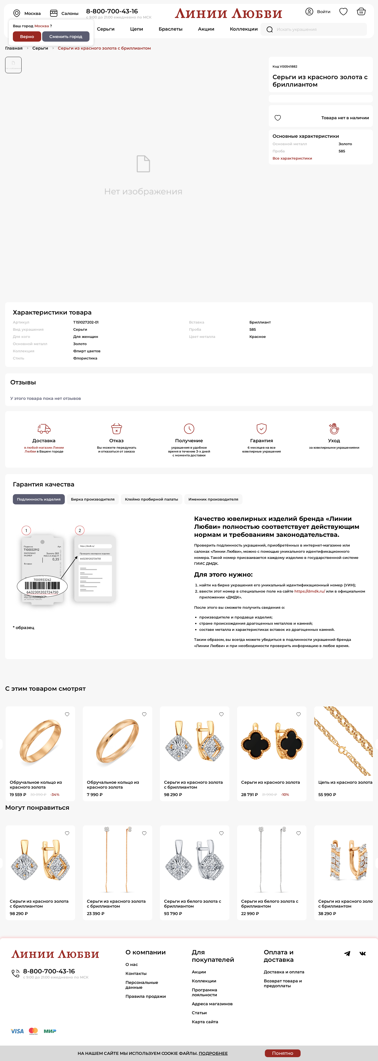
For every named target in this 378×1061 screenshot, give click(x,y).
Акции (206, 29)
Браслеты (171, 29)
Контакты (136, 973)
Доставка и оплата (284, 972)
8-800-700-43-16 (112, 11)
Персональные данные (141, 985)
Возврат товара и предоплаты (283, 983)
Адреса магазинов (212, 1003)
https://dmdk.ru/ (309, 591)
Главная (14, 48)
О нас (131, 964)
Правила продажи (145, 996)
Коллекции (244, 29)
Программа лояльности (204, 992)
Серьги (106, 29)
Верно (27, 36)
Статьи (199, 1012)
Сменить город (65, 36)
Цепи (136, 29)
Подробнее (213, 1053)
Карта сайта (205, 1021)
